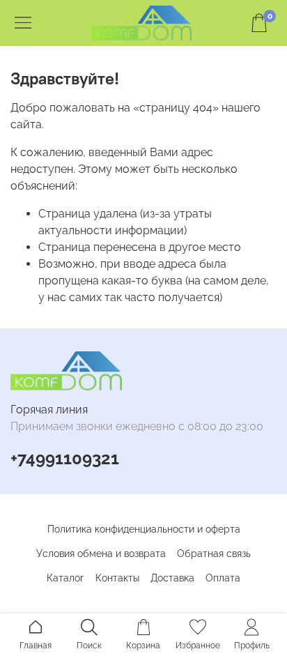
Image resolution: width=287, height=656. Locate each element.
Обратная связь (214, 553)
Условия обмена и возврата (101, 553)
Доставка (172, 577)
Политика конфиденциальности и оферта (143, 529)
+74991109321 (64, 458)
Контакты (117, 577)
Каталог (65, 577)
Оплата (222, 577)
